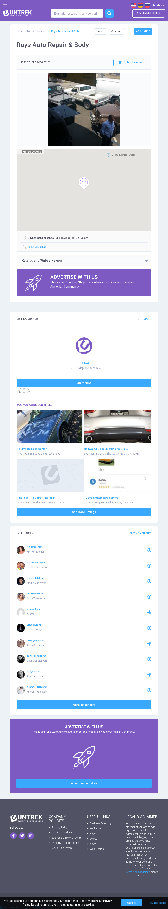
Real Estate (96, 828)
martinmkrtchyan (35, 578)
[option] (84, 109)
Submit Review (133, 62)
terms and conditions (138, 871)
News (93, 843)
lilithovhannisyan (36, 562)
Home (19, 31)
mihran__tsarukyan (37, 687)
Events (93, 838)
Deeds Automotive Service (102, 497)
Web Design (97, 848)
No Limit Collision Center (32, 448)
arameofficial (33, 609)
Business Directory (100, 823)
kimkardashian (34, 547)
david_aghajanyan (36, 656)
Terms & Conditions (62, 832)
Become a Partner (140, 533)
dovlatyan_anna (35, 640)
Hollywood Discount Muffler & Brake (106, 448)
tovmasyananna (35, 593)
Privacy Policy (59, 827)
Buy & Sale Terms (61, 847)
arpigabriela (33, 671)
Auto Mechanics (36, 31)
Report (146, 319)
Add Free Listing (148, 13)
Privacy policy (157, 902)
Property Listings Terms (65, 842)
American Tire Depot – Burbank (36, 497)
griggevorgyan (34, 624)
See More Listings (84, 512)
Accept (131, 902)
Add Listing (143, 31)
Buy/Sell (94, 833)
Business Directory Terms (66, 837)
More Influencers (84, 704)
